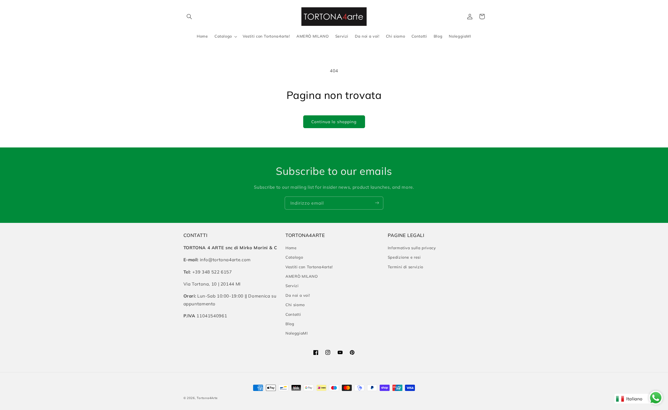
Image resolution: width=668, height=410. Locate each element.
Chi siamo (295, 304)
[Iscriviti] (377, 203)
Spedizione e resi (404, 257)
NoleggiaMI (296, 333)
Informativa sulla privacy (412, 247)
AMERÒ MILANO (301, 276)
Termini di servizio (405, 266)
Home (291, 247)
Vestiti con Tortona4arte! (309, 266)
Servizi (292, 285)
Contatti (293, 314)
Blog (289, 323)
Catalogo (294, 257)
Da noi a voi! (297, 295)
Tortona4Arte (207, 398)
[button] (189, 16)
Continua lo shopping (334, 121)
